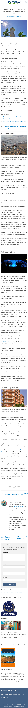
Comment (5, 552)
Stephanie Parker (18, 506)
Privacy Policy (4, 701)
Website (5, 577)
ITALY (14, 7)
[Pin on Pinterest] (17, 487)
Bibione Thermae (8, 342)
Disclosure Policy (19, 701)
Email (4, 570)
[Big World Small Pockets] (14, 2)
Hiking (22, 494)
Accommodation (7, 494)
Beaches (13, 494)
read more (20, 637)
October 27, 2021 (10, 16)
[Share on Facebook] (10, 487)
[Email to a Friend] (15, 487)
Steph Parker (18, 16)
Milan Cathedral (7, 56)
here (23, 645)
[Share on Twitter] (13, 487)
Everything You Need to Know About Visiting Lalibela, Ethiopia (6, 537)
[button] (2, 2)
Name (4, 564)
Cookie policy (11, 701)
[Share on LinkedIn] (20, 487)
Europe (17, 494)
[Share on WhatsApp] (8, 487)
